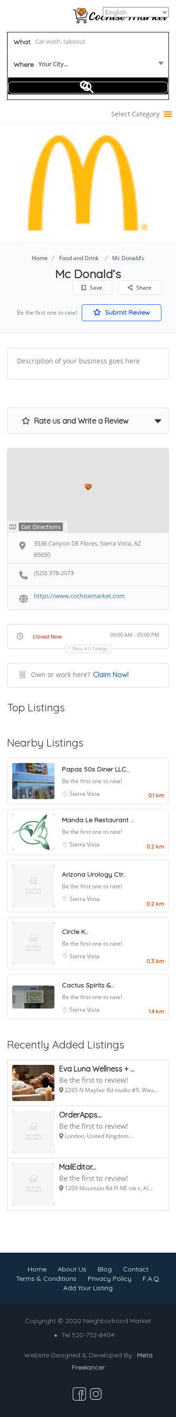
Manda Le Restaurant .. (97, 820)
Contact (135, 1269)
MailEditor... (77, 1166)
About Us (72, 1269)
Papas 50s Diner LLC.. (95, 769)
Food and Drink (79, 258)
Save (95, 288)
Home (40, 258)
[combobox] (88, 66)
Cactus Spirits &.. (88, 985)
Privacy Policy (109, 1278)
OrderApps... (80, 1114)
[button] (135, 114)
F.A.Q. (152, 1278)
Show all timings (90, 648)
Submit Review (126, 312)
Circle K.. (75, 931)
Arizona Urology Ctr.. (94, 874)
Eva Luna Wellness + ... (97, 1068)
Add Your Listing (88, 1288)
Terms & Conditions (46, 1278)
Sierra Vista (84, 794)
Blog (105, 1269)
